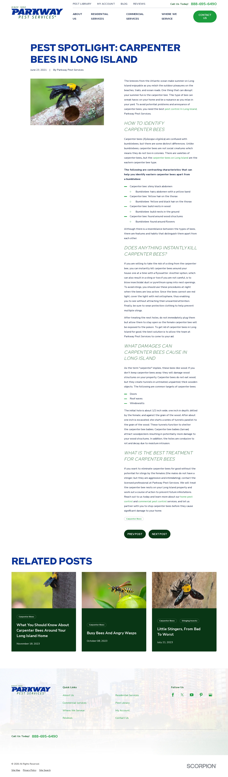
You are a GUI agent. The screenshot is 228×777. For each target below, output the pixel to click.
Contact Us (205, 16)
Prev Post (134, 534)
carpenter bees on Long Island (170, 158)
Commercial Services (75, 703)
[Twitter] (182, 695)
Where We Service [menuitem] (169, 16)
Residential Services (127, 695)
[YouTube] (191, 695)
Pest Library (82, 4)
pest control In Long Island (181, 109)
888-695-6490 (204, 4)
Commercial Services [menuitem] (135, 16)
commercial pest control (152, 501)
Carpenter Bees (134, 518)
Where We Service (74, 710)
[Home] (37, 12)
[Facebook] (173, 695)
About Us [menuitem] (77, 16)
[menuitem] (15, 770)
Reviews (139, 4)
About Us (68, 695)
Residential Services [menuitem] (99, 16)
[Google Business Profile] (210, 695)
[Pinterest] (201, 695)
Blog (124, 4)
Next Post (159, 534)
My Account (106, 4)
